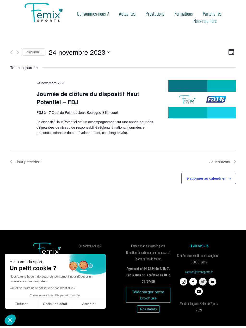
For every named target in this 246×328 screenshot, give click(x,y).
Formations (183, 14)
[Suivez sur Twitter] (203, 281)
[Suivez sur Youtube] (199, 291)
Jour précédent (28, 161)
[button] (10, 320)
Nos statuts (148, 309)
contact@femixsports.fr (199, 271)
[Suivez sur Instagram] (183, 281)
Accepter (89, 304)
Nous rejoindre (205, 21)
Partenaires (212, 14)
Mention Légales (189, 303)
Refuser (22, 304)
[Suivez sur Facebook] (193, 281)
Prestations (155, 14)
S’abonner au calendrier (206, 178)
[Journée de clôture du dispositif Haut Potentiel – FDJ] (202, 100)
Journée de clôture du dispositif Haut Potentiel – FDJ (88, 98)
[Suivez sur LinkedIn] (212, 281)
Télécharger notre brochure (148, 295)
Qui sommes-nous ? (93, 14)
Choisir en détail (55, 304)
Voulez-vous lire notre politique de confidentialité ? (42, 288)
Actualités (127, 14)
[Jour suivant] (17, 52)
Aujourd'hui (33, 52)
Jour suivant (219, 161)
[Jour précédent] (11, 52)
